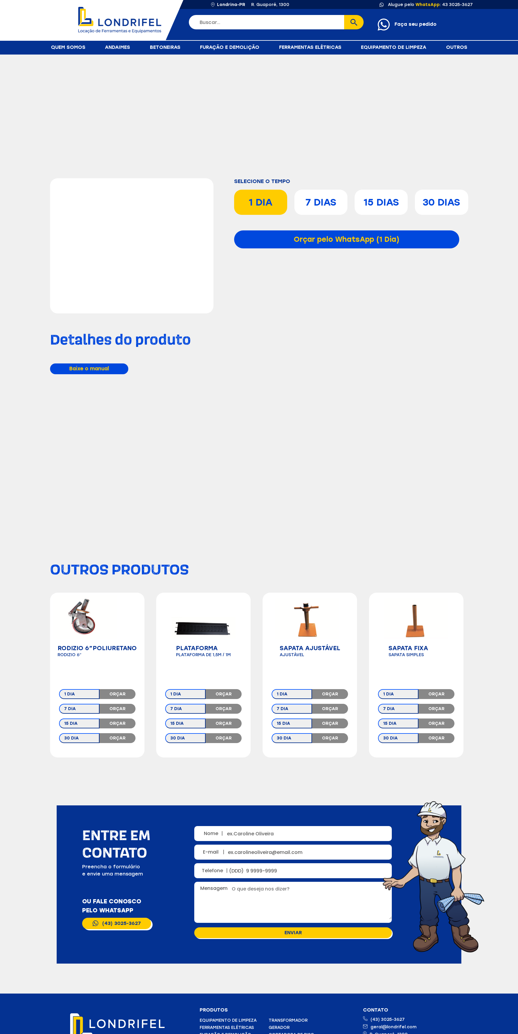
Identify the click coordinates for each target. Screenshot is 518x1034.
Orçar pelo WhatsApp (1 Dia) (346, 239)
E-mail (214, 852)
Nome (213, 833)
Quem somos (68, 47)
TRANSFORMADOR (288, 1020)
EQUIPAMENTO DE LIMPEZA (393, 47)
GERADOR (279, 1027)
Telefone (214, 870)
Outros (456, 47)
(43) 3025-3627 (121, 923)
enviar (293, 932)
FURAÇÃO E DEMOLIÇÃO (229, 47)
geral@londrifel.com (393, 1027)
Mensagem (215, 888)
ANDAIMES (117, 47)
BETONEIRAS (165, 47)
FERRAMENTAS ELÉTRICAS (310, 47)
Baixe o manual (89, 369)
